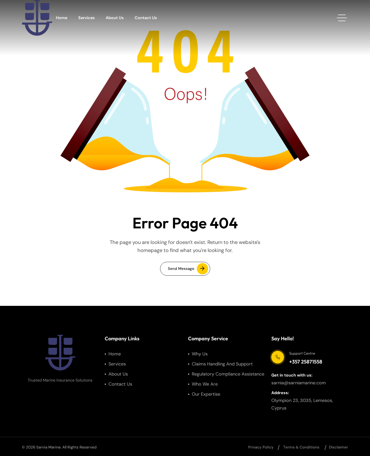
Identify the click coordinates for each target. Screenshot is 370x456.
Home (61, 17)
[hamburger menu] (342, 18)
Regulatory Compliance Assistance (228, 374)
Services (86, 17)
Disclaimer (338, 447)
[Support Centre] (277, 357)
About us (115, 17)
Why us (200, 354)
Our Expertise (206, 394)
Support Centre (302, 353)
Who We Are (205, 384)
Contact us (146, 17)
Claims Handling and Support (222, 364)
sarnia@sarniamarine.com (298, 383)
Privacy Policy (261, 447)
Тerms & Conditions (301, 447)
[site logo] (37, 18)
